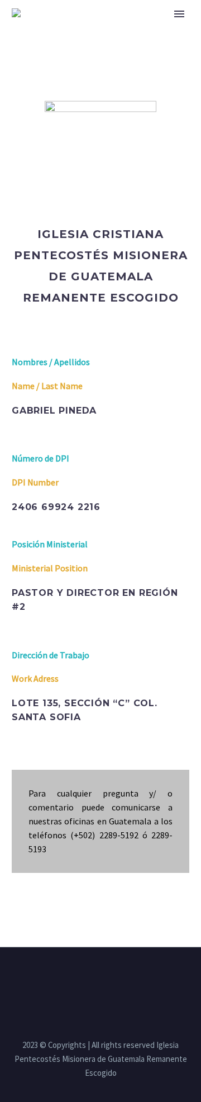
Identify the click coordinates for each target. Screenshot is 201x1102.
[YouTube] (107, 977)
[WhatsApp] (122, 977)
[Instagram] (93, 977)
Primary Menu (179, 14)
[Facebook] (78, 977)
